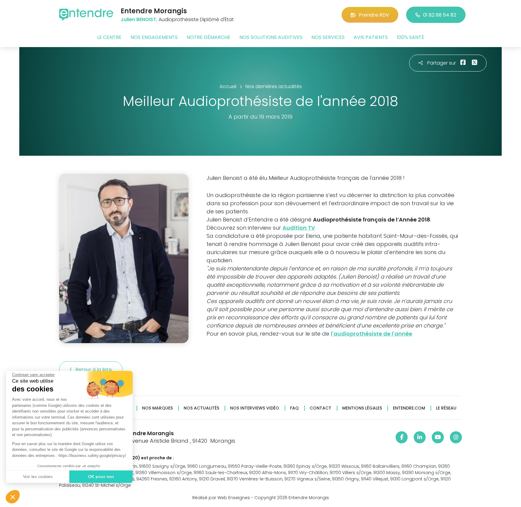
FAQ (294, 408)
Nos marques (157, 408)
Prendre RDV (374, 14)
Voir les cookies (37, 476)
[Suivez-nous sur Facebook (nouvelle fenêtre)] (402, 437)
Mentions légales (362, 408)
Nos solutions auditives (270, 37)
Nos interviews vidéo (254, 408)
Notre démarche (208, 37)
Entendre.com (409, 408)
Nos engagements (154, 37)
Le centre (109, 37)
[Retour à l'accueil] (86, 14)
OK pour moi (101, 476)
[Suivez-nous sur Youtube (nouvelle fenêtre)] (438, 437)
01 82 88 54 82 (439, 14)
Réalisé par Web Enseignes (221, 498)
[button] (12, 496)
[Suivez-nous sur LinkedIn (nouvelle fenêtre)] (420, 437)
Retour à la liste (94, 369)
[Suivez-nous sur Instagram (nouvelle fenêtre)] (456, 437)
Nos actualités (201, 408)
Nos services (328, 37)
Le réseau (446, 408)
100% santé (410, 37)
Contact (320, 408)
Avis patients (371, 37)
